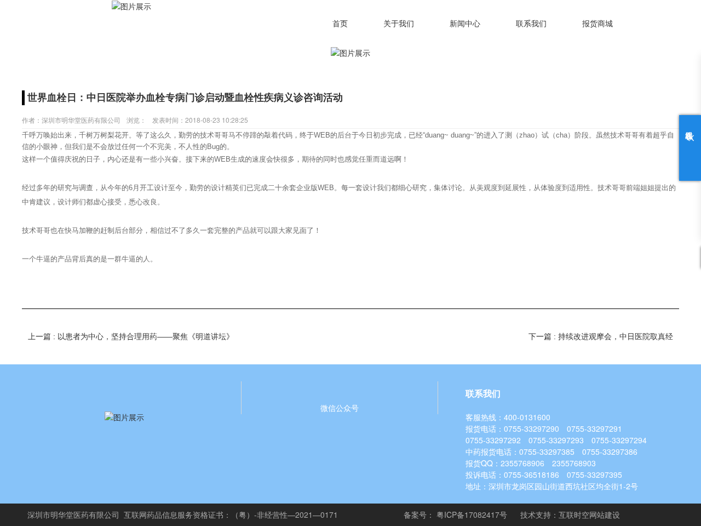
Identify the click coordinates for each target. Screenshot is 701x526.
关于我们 (398, 24)
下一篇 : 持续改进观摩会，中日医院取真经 (600, 336)
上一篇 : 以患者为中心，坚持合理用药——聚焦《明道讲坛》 (131, 336)
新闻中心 (465, 24)
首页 (340, 24)
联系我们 (531, 24)
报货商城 (597, 24)
